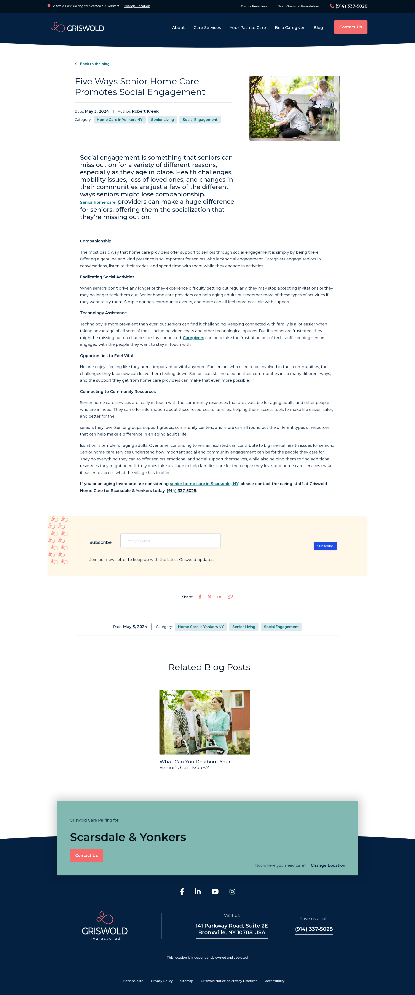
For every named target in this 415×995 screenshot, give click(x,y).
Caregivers (193, 337)
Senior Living (162, 120)
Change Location (137, 6)
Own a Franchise (254, 6)
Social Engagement (200, 120)
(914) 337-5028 (350, 6)
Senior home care (98, 202)
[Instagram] (232, 892)
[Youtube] (215, 892)
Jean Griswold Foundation (298, 6)
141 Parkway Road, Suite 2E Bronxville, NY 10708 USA (232, 929)
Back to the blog (94, 64)
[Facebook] (182, 892)
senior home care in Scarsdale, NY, (204, 483)
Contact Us (350, 27)
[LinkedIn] (198, 892)
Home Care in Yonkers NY (119, 120)
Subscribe (325, 546)
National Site (133, 981)
